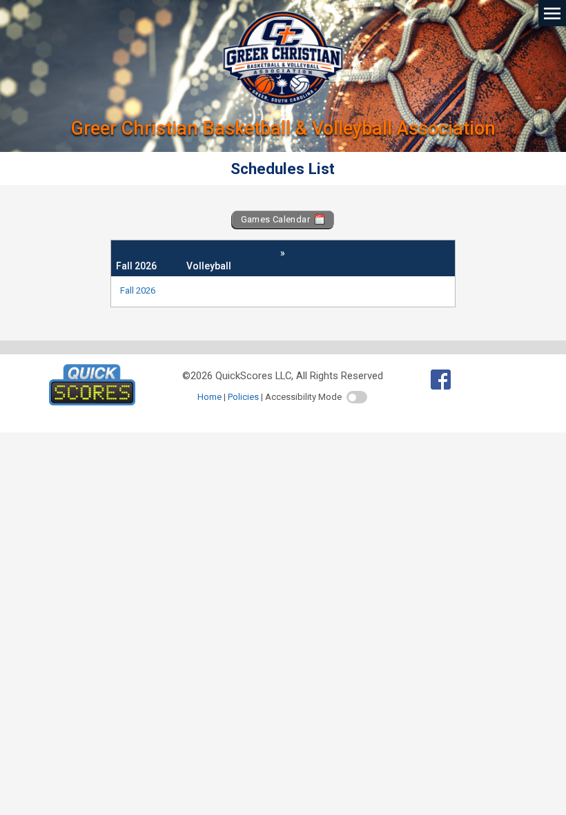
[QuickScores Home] (92, 402)
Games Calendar (277, 219)
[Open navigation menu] (552, 12)
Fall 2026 (137, 290)
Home (209, 397)
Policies (243, 397)
